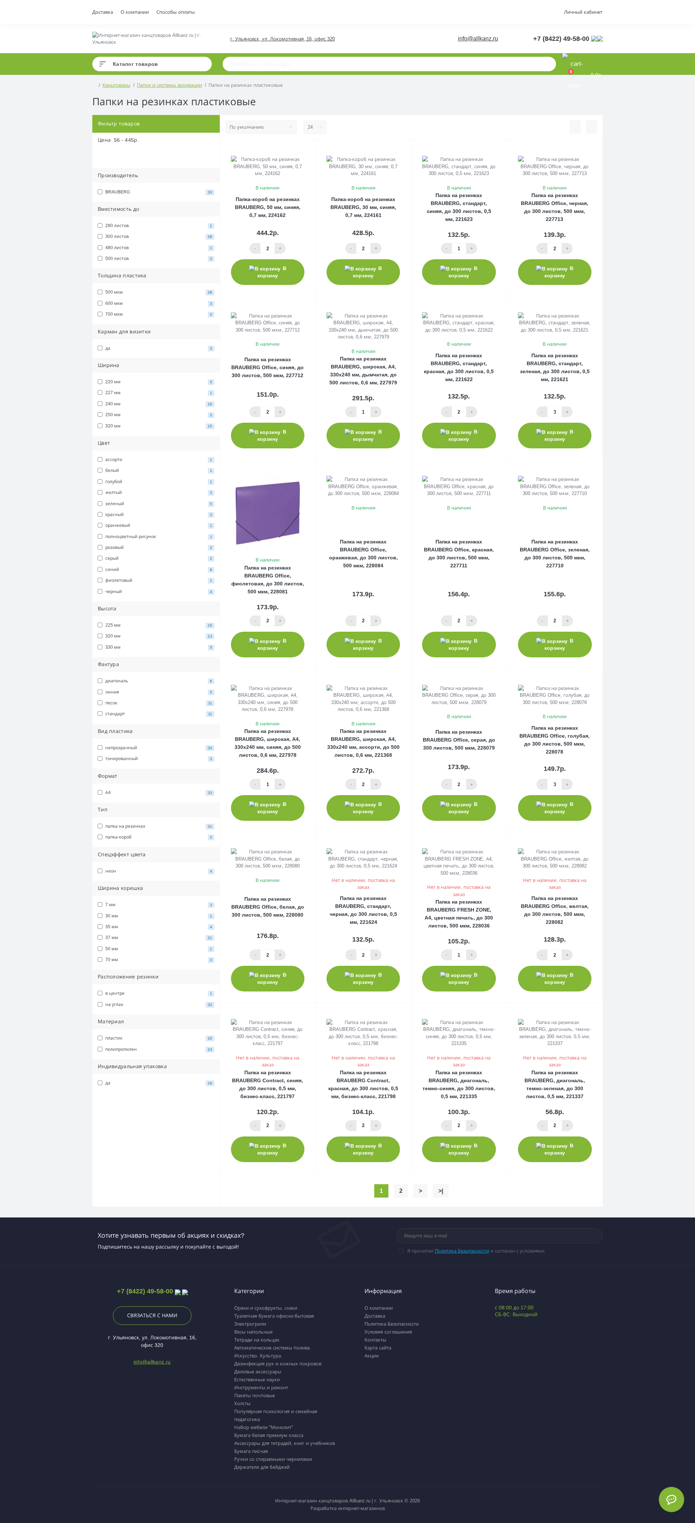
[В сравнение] (302, 149)
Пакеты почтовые (254, 1395)
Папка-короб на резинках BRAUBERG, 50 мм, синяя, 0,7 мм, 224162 (267, 207)
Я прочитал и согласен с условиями (475, 1251)
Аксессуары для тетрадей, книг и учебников (284, 1443)
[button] (282, 39)
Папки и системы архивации (169, 85)
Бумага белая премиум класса (268, 1435)
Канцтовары (116, 85)
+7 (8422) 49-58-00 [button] (145, 1291)
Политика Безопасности (462, 1251)
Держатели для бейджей (262, 1467)
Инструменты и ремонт (261, 1387)
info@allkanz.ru (478, 38)
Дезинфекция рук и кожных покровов (277, 1363)
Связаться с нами (152, 1315)
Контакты (375, 1340)
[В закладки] (312, 149)
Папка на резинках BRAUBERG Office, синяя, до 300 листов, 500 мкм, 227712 (267, 367)
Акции (372, 1355)
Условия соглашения (388, 1332)
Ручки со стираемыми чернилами (273, 1459)
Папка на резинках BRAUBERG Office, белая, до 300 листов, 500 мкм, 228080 (267, 907)
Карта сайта (378, 1348)
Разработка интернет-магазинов (348, 1508)
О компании (135, 12)
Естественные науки (257, 1379)
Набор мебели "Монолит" (263, 1427)
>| (440, 1191)
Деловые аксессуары (257, 1371)
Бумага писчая (251, 1451)
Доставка (102, 12)
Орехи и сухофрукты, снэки (265, 1308)
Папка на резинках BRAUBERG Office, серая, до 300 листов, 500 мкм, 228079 (459, 740)
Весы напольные (253, 1332)
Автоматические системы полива (272, 1348)
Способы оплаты (175, 12)
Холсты (242, 1403)
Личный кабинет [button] (583, 12)
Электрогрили (250, 1324)
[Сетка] (591, 127)
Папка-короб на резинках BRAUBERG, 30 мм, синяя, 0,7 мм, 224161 (363, 207)
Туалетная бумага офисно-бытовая (274, 1316)
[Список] (575, 127)
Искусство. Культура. (258, 1355)
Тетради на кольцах (256, 1340)
